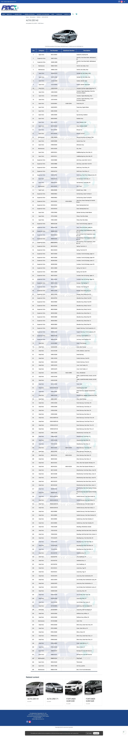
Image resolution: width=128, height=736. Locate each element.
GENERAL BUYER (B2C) (30, 14)
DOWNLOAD (59, 14)
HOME (3, 14)
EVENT (52, 14)
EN (125, 1)
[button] (73, 14)
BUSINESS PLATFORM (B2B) (43, 14)
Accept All (96, 733)
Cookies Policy (75, 733)
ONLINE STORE (18, 14)
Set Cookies (89, 733)
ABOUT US (9, 14)
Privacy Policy (67, 733)
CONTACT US (67, 14)
